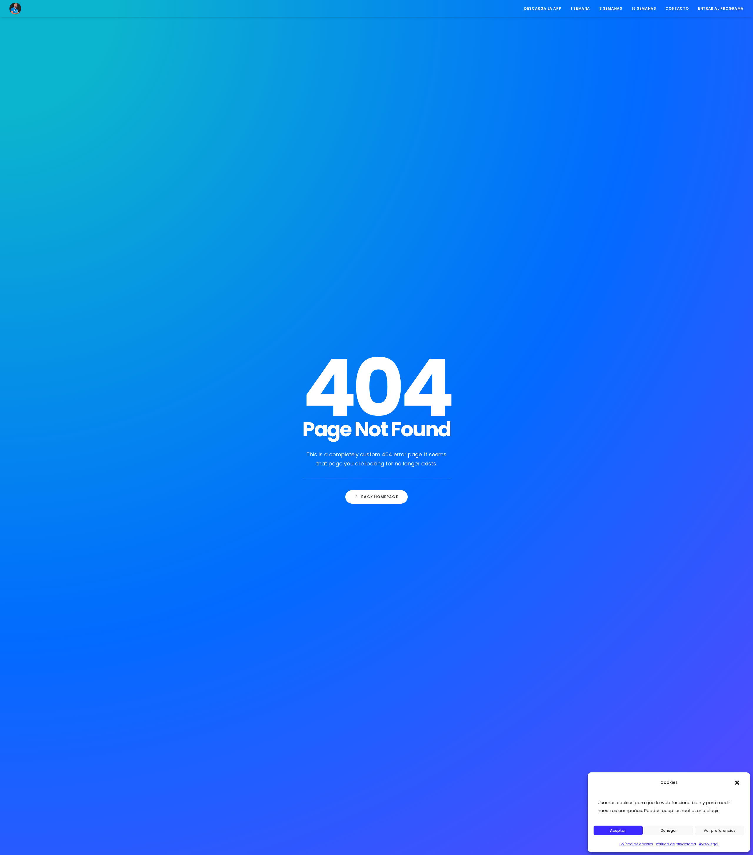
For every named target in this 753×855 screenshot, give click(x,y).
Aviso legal (709, 843)
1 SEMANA (580, 8)
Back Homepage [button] (379, 496)
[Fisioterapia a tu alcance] (15, 8)
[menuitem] (544, 8)
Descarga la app (542, 8)
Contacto (677, 8)
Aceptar (618, 830)
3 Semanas (610, 8)
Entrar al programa (721, 8)
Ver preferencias (720, 830)
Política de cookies (636, 843)
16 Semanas (644, 8)
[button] (737, 783)
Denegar (669, 830)
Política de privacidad (676, 843)
